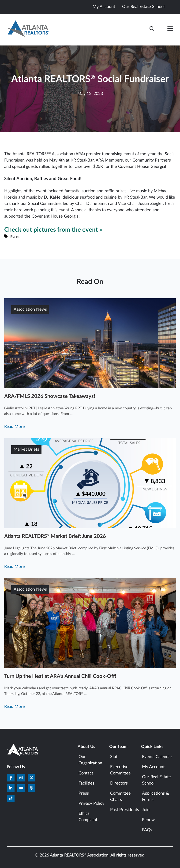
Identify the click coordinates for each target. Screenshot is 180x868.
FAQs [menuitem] (147, 830)
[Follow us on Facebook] (11, 777)
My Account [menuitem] (153, 767)
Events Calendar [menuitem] (157, 757)
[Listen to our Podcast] (31, 788)
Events (15, 237)
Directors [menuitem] (119, 783)
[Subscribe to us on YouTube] (21, 788)
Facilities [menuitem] (86, 783)
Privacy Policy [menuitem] (91, 803)
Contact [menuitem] (86, 773)
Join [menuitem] (146, 810)
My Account (104, 7)
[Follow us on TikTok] (11, 798)
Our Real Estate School (143, 7)
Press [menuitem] (84, 793)
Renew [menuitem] (148, 820)
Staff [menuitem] (114, 757)
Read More (14, 427)
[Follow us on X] (31, 777)
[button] (170, 30)
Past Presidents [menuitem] (124, 810)
